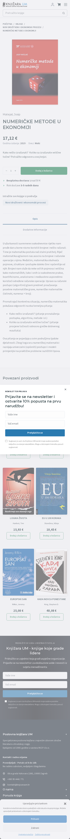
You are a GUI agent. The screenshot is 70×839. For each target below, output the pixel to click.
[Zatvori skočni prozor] (65, 389)
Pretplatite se (35, 433)
